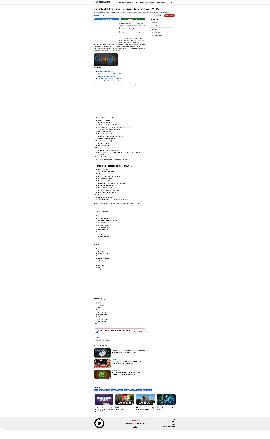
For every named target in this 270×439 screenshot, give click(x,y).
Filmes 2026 (138, 390)
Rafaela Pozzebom (100, 15)
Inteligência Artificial (157, 35)
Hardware (154, 29)
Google (137, 23)
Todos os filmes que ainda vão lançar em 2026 (165, 408)
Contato (173, 424)
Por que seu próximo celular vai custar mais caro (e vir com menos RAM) (128, 363)
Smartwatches (155, 32)
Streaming (152, 2)
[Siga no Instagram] (133, 421)
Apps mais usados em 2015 (106, 71)
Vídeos (158, 2)
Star (118, 44)
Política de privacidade (169, 426)
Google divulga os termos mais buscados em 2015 (126, 9)
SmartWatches (129, 2)
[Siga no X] (130, 421)
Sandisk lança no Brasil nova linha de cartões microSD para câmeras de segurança (128, 352)
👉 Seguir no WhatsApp (133, 19)
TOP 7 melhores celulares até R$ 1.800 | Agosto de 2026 (145, 408)
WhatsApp (120, 390)
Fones (135, 2)
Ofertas (163, 2)
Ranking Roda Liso (147, 390)
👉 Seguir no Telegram (107, 19)
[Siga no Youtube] (135, 421)
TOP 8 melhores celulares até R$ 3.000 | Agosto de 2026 (124, 408)
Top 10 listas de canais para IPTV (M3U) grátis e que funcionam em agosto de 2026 (104, 409)
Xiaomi (132, 390)
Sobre (173, 422)
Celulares (121, 2)
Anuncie (173, 419)
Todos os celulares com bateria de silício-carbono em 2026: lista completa (127, 373)
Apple (96, 390)
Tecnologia (104, 6)
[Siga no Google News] (137, 421)
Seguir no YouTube (169, 15)
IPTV (96, 406)
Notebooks (141, 2)
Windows (127, 390)
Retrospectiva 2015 (99, 340)
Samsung (114, 390)
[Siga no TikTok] (139, 421)
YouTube (107, 223)
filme (115, 44)
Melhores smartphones (121, 406)
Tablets (147, 2)
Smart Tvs (154, 23)
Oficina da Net (97, 6)
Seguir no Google (159, 15)
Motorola (107, 390)
